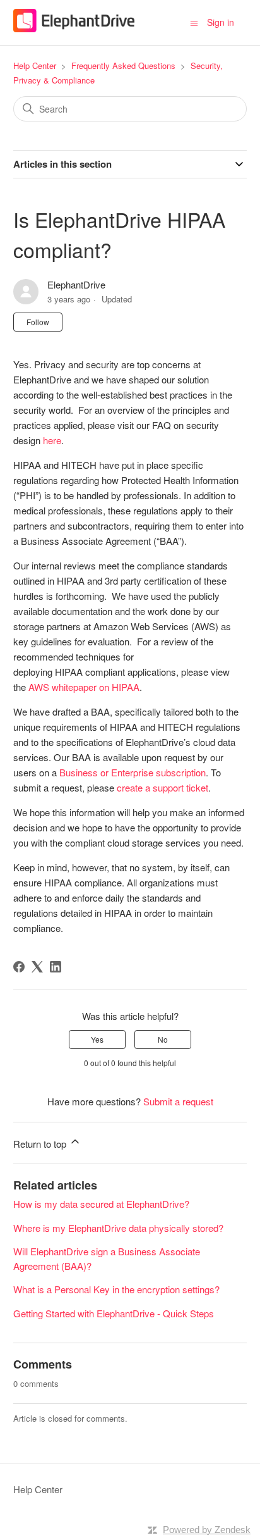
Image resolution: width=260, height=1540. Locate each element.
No (163, 1039)
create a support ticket (162, 787)
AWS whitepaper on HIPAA (83, 686)
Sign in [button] (220, 22)
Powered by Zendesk (207, 1529)
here (52, 440)
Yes (97, 1039)
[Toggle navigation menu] (194, 22)
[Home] (74, 28)
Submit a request (178, 1101)
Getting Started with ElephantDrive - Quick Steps (113, 1313)
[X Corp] (37, 966)
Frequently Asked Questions (123, 65)
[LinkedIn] (55, 966)
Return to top (41, 1143)
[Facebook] (19, 966)
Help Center (34, 65)
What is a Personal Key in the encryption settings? (116, 1289)
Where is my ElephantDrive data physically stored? (118, 1227)
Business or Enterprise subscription (132, 772)
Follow (38, 321)
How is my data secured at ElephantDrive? (101, 1203)
